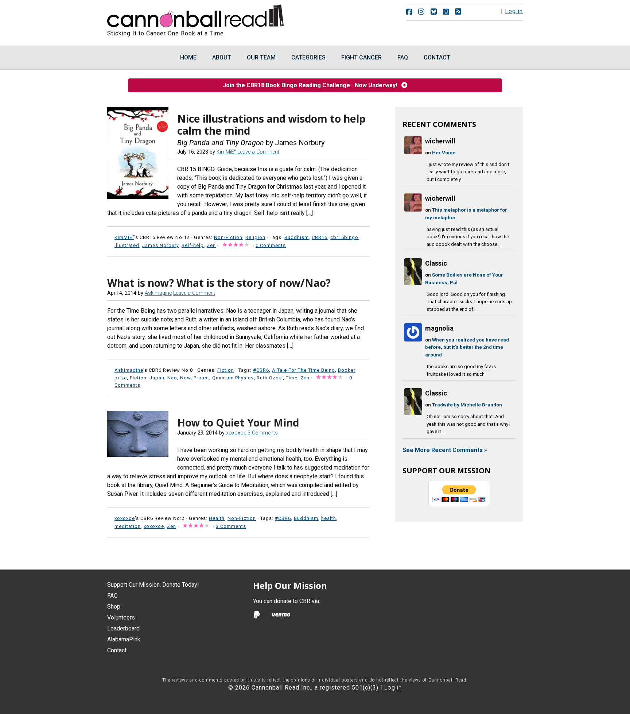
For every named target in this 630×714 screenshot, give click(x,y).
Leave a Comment (258, 152)
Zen (211, 245)
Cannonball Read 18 (195, 14)
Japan (156, 378)
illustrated (126, 245)
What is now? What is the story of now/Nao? (219, 283)
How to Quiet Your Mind (238, 422)
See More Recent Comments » (444, 450)
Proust (201, 378)
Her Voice (443, 152)
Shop (113, 606)
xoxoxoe (154, 526)
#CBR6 (261, 370)
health (328, 518)
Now (185, 378)
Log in (514, 11)
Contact (117, 650)
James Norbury (160, 245)
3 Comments (263, 433)
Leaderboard (123, 628)
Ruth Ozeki (270, 378)
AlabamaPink (123, 639)
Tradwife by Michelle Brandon (467, 405)
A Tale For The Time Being (303, 370)
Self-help (193, 245)
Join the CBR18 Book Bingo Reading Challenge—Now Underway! (312, 85)
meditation (127, 526)
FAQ (112, 595)
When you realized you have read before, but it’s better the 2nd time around (467, 347)
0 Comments (271, 245)
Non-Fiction (228, 237)
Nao (172, 378)
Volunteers (121, 617)
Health (217, 518)
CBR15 (319, 237)
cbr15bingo (344, 237)
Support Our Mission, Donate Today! (153, 584)
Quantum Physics (233, 378)
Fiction (225, 370)
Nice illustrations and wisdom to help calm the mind (271, 125)
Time (292, 378)
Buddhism (296, 237)
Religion (255, 237)
